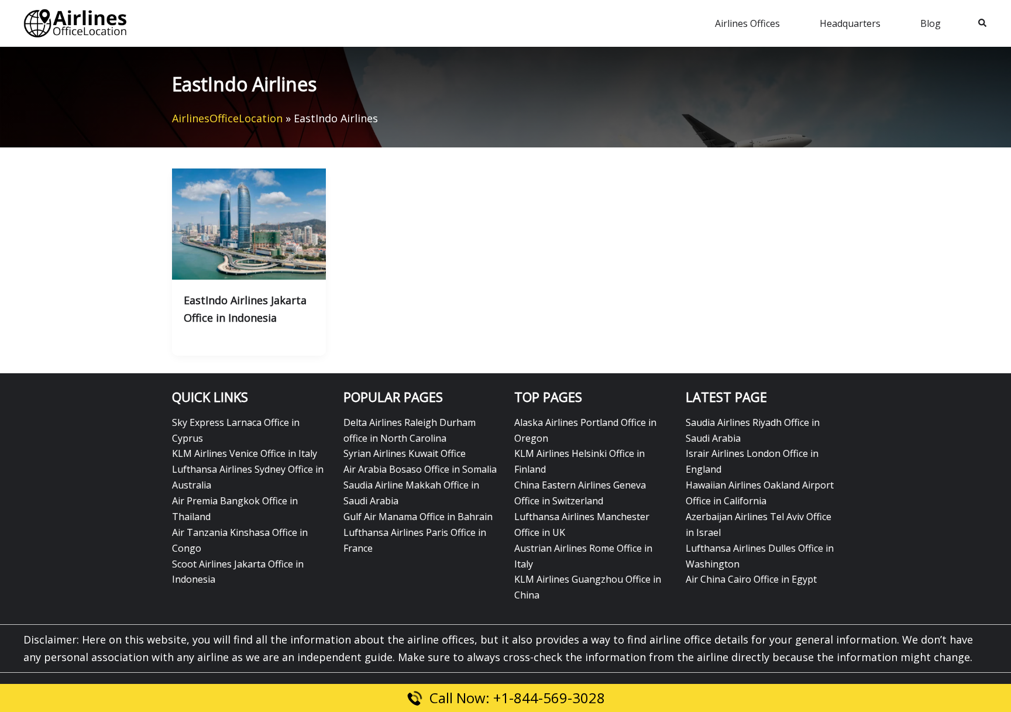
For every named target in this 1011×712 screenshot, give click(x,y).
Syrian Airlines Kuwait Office (404, 453)
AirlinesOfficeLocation (227, 118)
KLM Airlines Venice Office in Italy (244, 453)
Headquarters (850, 23)
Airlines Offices (747, 23)
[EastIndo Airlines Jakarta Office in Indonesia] (249, 223)
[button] (983, 23)
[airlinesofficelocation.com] (75, 22)
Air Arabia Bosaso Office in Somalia (420, 469)
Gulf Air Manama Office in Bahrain (418, 516)
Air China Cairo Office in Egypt (751, 579)
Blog (930, 23)
